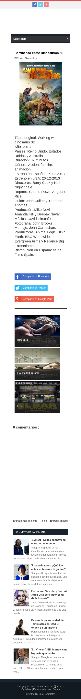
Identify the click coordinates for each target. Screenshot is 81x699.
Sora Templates (47, 694)
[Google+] (46, 4)
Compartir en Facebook (36, 276)
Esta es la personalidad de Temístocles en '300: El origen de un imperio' (47, 624)
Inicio (44, 520)
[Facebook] (34, 4)
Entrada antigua (59, 520)
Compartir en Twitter (34, 287)
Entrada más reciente (25, 520)
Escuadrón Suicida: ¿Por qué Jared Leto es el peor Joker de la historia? (49, 595)
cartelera (32, 58)
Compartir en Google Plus (37, 299)
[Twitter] (40, 4)
